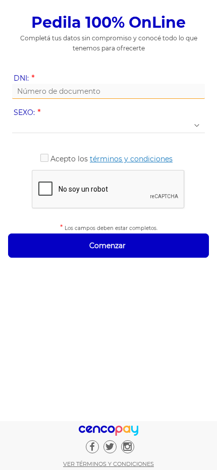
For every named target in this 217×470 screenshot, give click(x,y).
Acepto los (111, 158)
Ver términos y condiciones (108, 463)
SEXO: (29, 112)
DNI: (26, 78)
